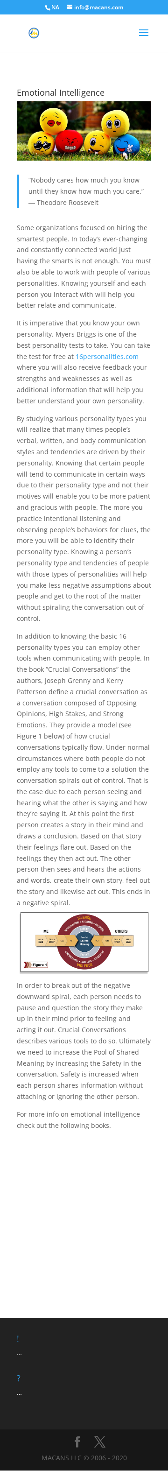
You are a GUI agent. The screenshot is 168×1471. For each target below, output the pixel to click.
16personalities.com (107, 356)
